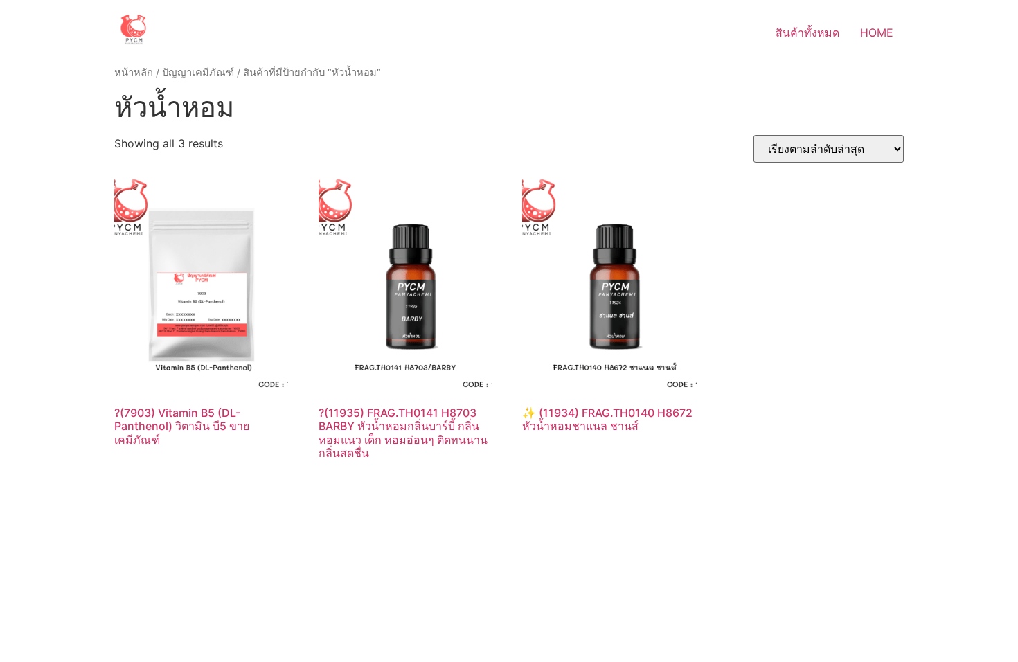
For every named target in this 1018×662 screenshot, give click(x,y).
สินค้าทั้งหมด (807, 32)
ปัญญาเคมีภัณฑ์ (198, 72)
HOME (876, 32)
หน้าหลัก (133, 72)
